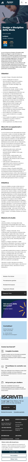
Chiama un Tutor (7, 293)
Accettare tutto (14, 452)
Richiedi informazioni (9, 284)
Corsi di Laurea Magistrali (19, 429)
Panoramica (18, 422)
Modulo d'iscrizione (8, 276)
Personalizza (14, 455)
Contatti (17, 438)
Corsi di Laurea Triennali (19, 425)
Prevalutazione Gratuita (7, 438)
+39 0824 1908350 (6, 427)
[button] (26, 3)
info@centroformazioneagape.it (6, 430)
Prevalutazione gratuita (9, 280)
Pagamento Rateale (8, 289)
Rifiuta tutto (14, 459)
